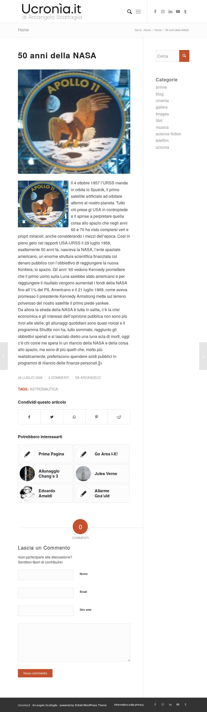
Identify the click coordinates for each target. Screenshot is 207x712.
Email (83, 592)
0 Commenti (58, 377)
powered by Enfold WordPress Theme (83, 705)
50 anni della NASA (57, 55)
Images (162, 114)
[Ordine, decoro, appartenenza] (203, 356)
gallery (162, 107)
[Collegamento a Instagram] (163, 11)
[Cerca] (127, 11)
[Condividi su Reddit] (119, 417)
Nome (84, 574)
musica (162, 127)
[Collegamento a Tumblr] (185, 11)
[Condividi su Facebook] (29, 417)
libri (159, 120)
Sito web (85, 609)
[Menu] (138, 11)
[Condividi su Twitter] (52, 417)
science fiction (168, 134)
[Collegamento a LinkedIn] (170, 11)
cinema (162, 100)
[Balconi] (4, 356)
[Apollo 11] (74, 121)
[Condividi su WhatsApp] (74, 417)
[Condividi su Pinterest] (97, 417)
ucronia (162, 147)
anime (161, 87)
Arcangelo (91, 377)
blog (160, 94)
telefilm (162, 140)
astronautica (44, 388)
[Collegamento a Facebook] (155, 11)
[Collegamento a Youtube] (178, 11)
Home (23, 30)
